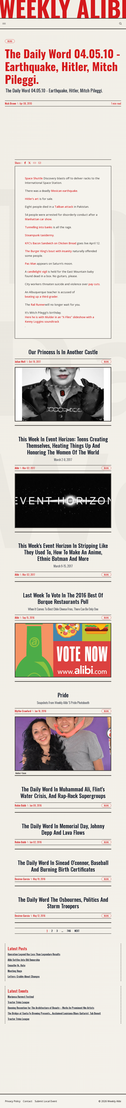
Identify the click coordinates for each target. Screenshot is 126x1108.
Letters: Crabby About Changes (24, 976)
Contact (27, 1101)
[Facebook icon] (25, 163)
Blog (10, 41)
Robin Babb (20, 805)
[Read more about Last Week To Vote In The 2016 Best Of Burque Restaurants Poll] (63, 652)
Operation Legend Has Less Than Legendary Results (34, 954)
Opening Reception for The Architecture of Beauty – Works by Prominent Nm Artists (51, 1008)
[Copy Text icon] (34, 163)
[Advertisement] (63, 133)
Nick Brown (10, 103)
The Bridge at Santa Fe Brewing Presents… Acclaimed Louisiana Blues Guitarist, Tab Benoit (54, 1013)
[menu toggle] (4, 23)
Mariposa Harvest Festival (21, 997)
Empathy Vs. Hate (16, 965)
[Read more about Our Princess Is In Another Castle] (63, 396)
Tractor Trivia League (18, 1002)
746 (69, 931)
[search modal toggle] (120, 23)
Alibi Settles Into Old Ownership (24, 960)
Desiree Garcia (22, 879)
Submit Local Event (46, 1101)
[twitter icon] (29, 163)
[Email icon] (39, 163)
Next (77, 931)
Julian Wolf (20, 361)
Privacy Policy (12, 1101)
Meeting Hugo (15, 971)
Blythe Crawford (23, 711)
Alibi (17, 468)
